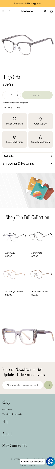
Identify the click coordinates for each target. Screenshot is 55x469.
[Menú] (3, 11)
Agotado (37, 95)
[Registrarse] (48, 385)
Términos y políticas (27, 465)
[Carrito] (51, 11)
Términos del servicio (12, 414)
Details (8, 156)
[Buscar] (9, 11)
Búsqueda (7, 409)
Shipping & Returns (18, 163)
